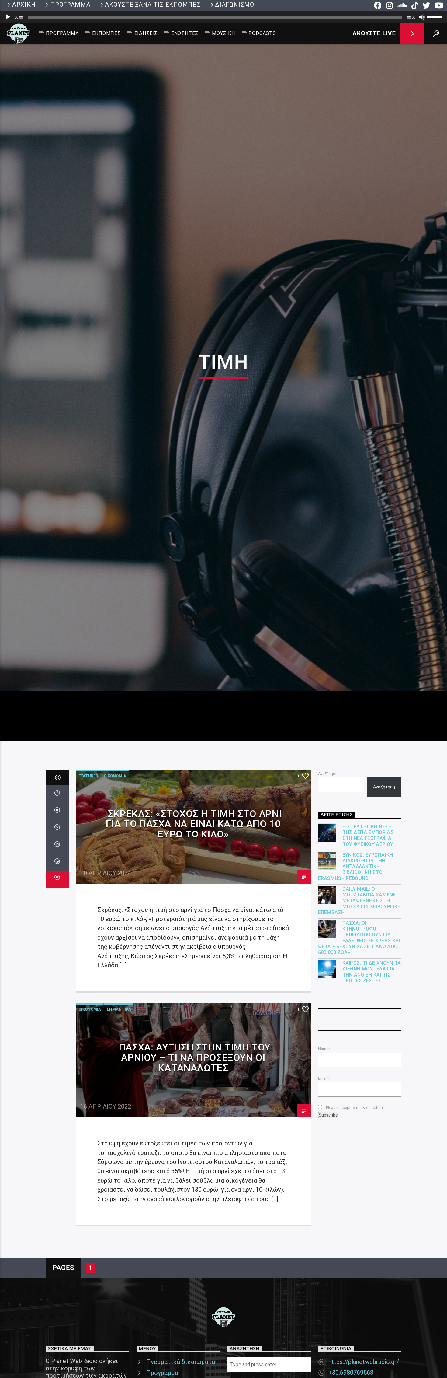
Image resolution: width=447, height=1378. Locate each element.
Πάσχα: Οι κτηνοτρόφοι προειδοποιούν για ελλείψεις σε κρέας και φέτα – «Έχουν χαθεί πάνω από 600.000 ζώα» (359, 1001)
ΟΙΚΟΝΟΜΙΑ (115, 839)
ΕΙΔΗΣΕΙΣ (146, 33)
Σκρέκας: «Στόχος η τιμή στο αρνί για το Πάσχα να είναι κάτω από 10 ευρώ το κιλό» (194, 887)
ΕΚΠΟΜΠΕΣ (106, 33)
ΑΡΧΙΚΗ (24, 4)
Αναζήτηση (328, 837)
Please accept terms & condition (354, 1171)
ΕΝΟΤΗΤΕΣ (184, 33)
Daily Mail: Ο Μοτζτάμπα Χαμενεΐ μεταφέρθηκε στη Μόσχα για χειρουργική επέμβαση (359, 964)
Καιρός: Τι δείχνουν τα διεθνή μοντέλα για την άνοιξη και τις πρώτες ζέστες (371, 1035)
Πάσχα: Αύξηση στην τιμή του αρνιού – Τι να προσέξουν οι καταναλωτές (195, 1121)
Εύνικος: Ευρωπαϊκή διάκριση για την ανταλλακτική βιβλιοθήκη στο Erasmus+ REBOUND (355, 930)
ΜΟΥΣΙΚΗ (223, 33)
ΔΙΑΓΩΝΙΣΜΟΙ (235, 4)
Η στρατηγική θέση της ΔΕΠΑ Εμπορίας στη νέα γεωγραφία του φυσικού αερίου (367, 899)
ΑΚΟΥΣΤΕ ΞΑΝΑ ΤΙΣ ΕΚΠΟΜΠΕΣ (152, 4)
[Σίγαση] (422, 17)
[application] (223, 17)
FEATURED (88, 839)
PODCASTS (262, 33)
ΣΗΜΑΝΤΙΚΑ (118, 1073)
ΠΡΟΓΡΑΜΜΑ (70, 4)
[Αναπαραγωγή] (8, 17)
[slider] (435, 16)
